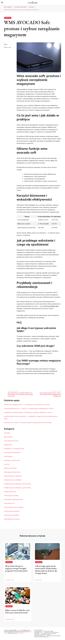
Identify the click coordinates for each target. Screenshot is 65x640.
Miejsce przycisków (10, 468)
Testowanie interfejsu (11, 495)
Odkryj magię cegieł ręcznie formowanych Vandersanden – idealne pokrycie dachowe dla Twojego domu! (46, 569)
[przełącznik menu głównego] (2, 2)
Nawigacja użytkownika (12, 472)
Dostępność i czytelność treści (14, 448)
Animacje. (7, 17)
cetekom (32, 2)
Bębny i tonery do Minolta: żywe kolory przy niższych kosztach (17, 611)
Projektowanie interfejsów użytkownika (17, 484)
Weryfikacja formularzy (12, 519)
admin (5, 44)
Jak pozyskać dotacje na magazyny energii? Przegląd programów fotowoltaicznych (16, 568)
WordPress (21, 633)
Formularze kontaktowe (12, 452)
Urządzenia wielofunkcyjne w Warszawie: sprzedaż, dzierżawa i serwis (28, 412)
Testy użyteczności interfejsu (14, 507)
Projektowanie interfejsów (13, 480)
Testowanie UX (9, 503)
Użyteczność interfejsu (11, 515)
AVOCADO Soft (53, 306)
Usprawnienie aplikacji (11, 511)
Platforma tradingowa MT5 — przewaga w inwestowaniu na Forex (27, 404)
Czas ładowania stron (11, 441)
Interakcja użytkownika (12, 460)
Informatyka (8, 456)
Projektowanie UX (10, 492)
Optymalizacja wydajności (13, 476)
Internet (7, 464)
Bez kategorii (8, 437)
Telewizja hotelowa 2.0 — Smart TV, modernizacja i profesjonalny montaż (29, 408)
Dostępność (8, 445)
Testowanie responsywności (13, 499)
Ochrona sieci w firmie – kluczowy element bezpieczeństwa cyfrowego (27, 422)
